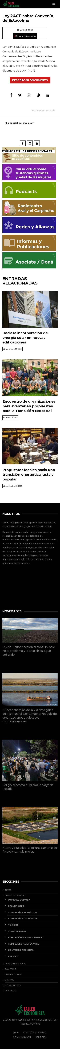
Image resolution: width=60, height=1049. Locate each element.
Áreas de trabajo (15, 895)
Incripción (41, 1037)
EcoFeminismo (17, 931)
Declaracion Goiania (43, 110)
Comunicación (22, 1037)
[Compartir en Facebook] (11, 95)
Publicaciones (13, 974)
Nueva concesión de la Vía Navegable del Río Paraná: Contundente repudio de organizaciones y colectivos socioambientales (29, 715)
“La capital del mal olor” (19, 123)
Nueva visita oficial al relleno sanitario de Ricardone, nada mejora (29, 849)
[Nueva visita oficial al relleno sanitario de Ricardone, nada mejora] (30, 825)
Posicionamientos (15, 963)
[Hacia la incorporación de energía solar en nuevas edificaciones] (30, 309)
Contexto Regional (21, 950)
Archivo (13, 956)
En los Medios (12, 985)
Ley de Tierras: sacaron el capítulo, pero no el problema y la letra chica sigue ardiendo (28, 650)
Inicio (8, 890)
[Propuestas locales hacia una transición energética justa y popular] (30, 446)
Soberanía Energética (26, 36)
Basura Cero (16, 906)
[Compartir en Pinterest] (38, 95)
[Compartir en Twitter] (19, 95)
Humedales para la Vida (23, 944)
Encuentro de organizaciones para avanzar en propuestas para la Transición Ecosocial (28, 406)
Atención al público (35, 1032)
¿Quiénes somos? (19, 899)
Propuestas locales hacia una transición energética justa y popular (28, 474)
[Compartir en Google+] (29, 95)
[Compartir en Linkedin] (47, 95)
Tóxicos (13, 925)
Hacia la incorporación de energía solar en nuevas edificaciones (25, 338)
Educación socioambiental (25, 937)
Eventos (9, 980)
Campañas (10, 969)
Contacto (10, 990)
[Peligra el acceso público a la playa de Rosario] (30, 760)
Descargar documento (30, 80)
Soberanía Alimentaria (23, 918)
